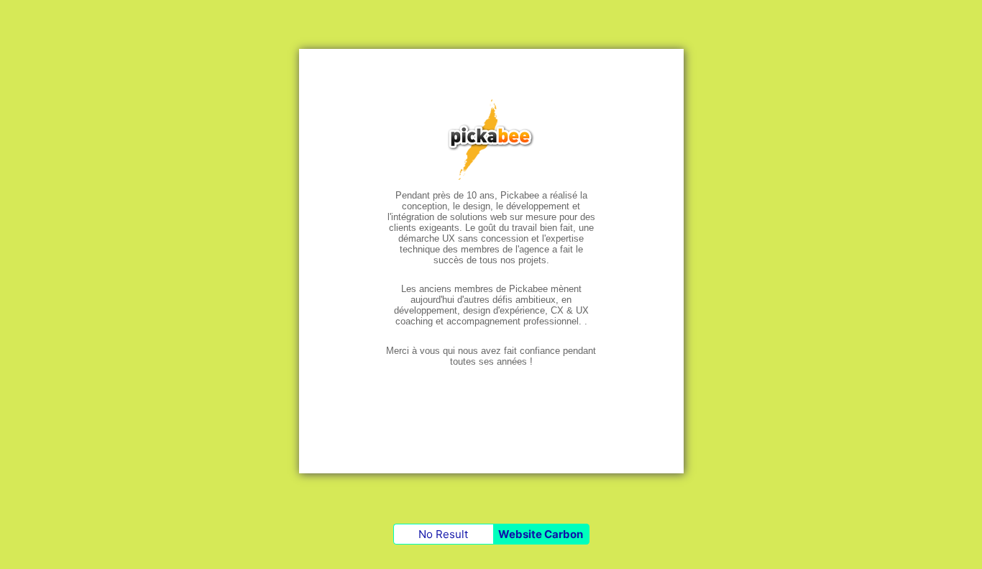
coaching (414, 321)
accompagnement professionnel (512, 321)
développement (425, 310)
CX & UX (570, 310)
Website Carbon (540, 534)
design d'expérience (504, 310)
